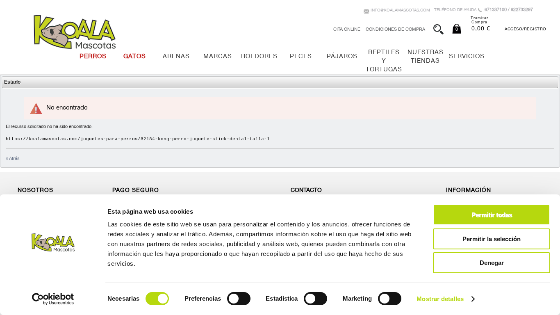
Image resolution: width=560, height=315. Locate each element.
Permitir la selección (491, 238)
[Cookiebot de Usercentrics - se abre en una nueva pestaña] (53, 299)
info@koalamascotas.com (400, 11)
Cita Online (346, 29)
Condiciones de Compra (395, 29)
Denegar (492, 262)
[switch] (238, 298)
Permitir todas (491, 214)
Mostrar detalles (440, 298)
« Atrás (13, 158)
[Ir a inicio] (75, 32)
